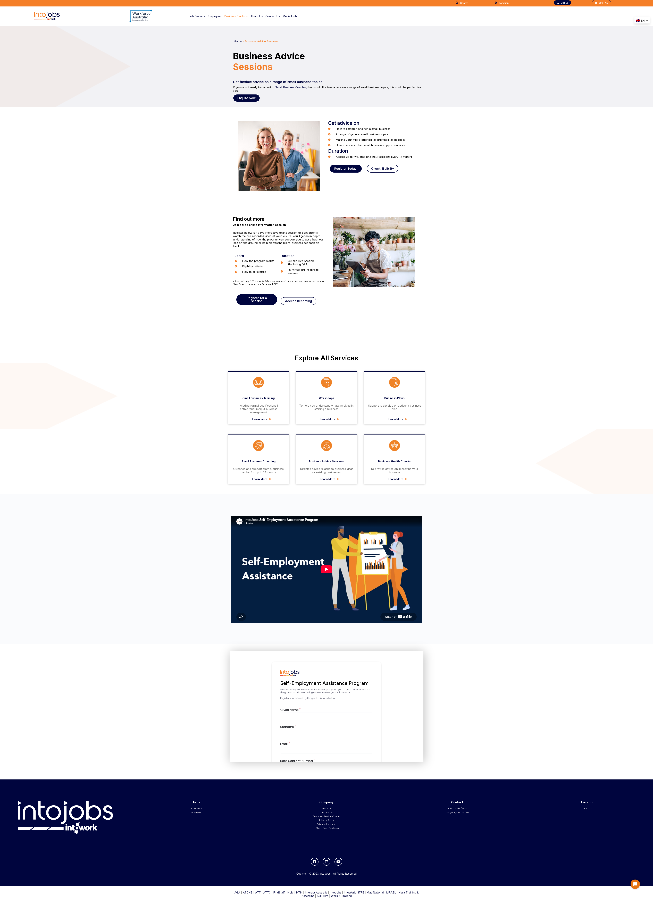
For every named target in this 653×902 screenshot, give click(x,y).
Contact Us (272, 16)
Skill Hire (323, 896)
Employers (215, 16)
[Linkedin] (326, 862)
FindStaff (279, 892)
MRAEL (391, 892)
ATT (258, 892)
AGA (237, 892)
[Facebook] (315, 862)
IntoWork (350, 892)
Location (504, 3)
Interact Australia (316, 892)
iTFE (361, 892)
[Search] (457, 3)
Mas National (375, 892)
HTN (299, 892)
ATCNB (248, 892)
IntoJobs (335, 892)
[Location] (496, 3)
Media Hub (290, 16)
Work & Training (341, 896)
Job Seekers (197, 16)
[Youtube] (338, 862)
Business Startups (236, 16)
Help (290, 892)
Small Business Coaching (291, 87)
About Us (256, 16)
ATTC (267, 892)
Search (464, 3)
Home (238, 41)
